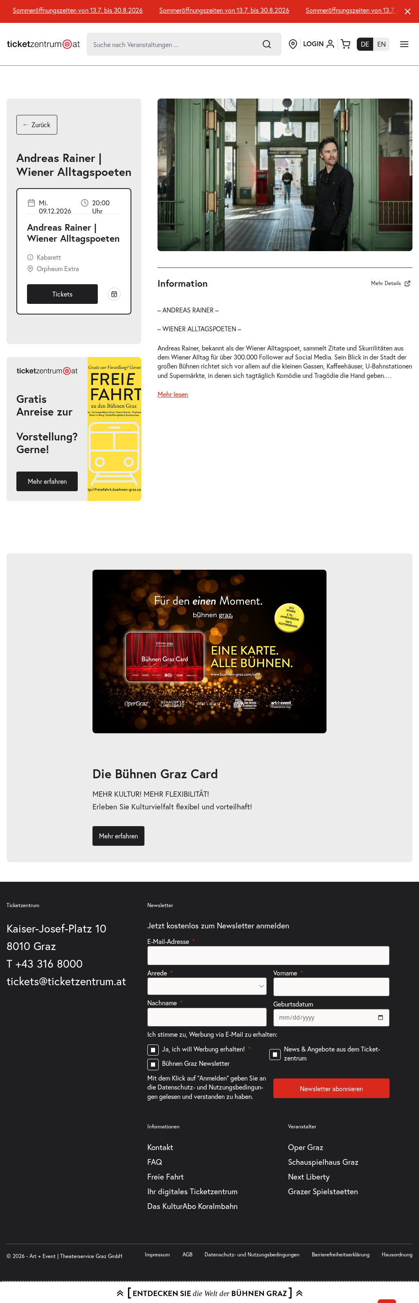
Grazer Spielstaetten (323, 1191)
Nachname (162, 1002)
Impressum (157, 1254)
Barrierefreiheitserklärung (340, 1254)
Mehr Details (386, 283)
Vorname (285, 972)
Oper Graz (305, 1147)
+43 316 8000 (49, 963)
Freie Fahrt (165, 1176)
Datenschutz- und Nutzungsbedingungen (252, 1254)
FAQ (154, 1162)
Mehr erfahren (47, 481)
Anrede (157, 972)
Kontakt (160, 1147)
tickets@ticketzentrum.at (66, 981)
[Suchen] (267, 44)
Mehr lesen (173, 394)
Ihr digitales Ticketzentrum (192, 1191)
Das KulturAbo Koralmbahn (192, 1206)
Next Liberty (309, 1176)
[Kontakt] (293, 44)
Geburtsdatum (293, 1004)
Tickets (62, 294)
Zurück (41, 124)
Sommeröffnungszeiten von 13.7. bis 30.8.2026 (70, 10)
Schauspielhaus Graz (323, 1162)
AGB (187, 1254)
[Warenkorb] (345, 44)
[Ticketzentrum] (43, 44)
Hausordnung (397, 1254)
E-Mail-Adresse (168, 941)
